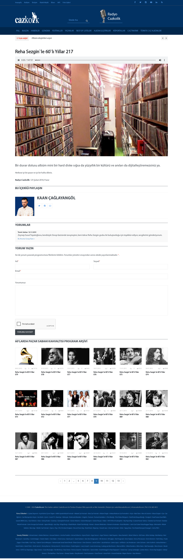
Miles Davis (140, 546)
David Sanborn (79, 539)
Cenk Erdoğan (34, 539)
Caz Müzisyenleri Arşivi (29, 517)
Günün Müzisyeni (86, 521)
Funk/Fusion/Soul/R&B (159, 517)
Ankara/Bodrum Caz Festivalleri (119, 513)
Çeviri (46, 517)
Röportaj (95, 528)
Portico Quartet (76, 550)
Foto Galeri (66, 2)
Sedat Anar (124, 550)
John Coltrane (141, 542)
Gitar (39, 521)
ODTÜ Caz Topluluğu (26, 550)
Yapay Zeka (127, 528)
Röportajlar (119, 31)
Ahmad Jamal (33, 535)
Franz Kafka (25, 542)
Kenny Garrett (56, 546)
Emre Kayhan (129, 539)
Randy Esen (86, 550)
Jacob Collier (96, 542)
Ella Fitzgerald (119, 539)
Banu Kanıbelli (123, 535)
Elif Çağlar (111, 539)
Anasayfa (18, 2)
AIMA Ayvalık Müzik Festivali (64, 513)
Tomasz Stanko (69, 553)
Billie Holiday (150, 535)
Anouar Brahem (54, 535)
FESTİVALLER (57, 31)
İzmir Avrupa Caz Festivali (35, 524)
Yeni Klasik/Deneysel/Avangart (141, 528)
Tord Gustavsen (89, 553)
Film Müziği (110, 517)
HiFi (58, 2)
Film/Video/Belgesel (121, 517)
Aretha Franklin (65, 535)
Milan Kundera (130, 546)
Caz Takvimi (133, 31)
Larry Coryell (85, 546)
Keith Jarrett (37, 546)
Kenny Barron (46, 546)
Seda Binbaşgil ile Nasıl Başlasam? (109, 550)
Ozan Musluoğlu (48, 550)
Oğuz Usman (38, 550)
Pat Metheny (58, 550)
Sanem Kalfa (94, 550)
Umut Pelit (107, 553)
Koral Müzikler (124, 524)
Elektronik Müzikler (75, 517)
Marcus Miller (121, 546)
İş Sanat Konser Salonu (140, 521)
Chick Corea (61, 539)
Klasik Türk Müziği (82, 524)
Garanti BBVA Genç (21, 521)
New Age (32, 528)
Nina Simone (159, 546)
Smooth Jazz (103, 528)
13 (118, 481)
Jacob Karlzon (106, 542)
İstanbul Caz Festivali (154, 521)
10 (101, 481)
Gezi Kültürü (32, 521)
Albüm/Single (104, 513)
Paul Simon (67, 550)
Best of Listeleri (146, 513)
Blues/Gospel (156, 513)
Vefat (121, 528)
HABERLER (35, 31)
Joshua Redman (161, 542)
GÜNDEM (46, 31)
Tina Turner (60, 553)
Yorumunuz (20, 283)
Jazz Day (56, 524)
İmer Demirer (87, 542)
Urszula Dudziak (116, 553)
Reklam (26, 2)
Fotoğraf (148, 517)
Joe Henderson (131, 542)
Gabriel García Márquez (44, 542)
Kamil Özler (28, 546)
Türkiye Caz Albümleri (151, 31)
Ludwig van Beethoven (109, 546)
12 (113, 481)
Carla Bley (26, 539)
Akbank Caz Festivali (80, 513)
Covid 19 (52, 517)
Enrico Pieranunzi (139, 539)
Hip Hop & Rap (128, 521)
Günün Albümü (75, 521)
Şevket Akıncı (144, 550)
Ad (17, 261)
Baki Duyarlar (114, 535)
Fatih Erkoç (159, 539)
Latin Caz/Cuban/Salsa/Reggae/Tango (141, 524)
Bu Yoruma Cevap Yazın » (26, 239)
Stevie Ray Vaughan (156, 550)
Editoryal (65, 517)
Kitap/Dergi (63, 524)
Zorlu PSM (155, 528)
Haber (105, 521)
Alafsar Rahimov (43, 535)
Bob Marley (158, 535)
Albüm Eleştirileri (102, 31)
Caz (163, 513)
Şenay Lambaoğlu (133, 550)
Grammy (53, 521)
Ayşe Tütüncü (104, 535)
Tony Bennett (79, 553)
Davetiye (58, 517)
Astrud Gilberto (76, 535)
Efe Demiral (103, 539)
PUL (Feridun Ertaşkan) (65, 528)
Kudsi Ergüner (75, 546)
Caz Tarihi (40, 517)
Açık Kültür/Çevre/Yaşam (47, 513)
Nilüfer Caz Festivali (43, 528)
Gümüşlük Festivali (63, 521)
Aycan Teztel (86, 535)
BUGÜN (25, 31)
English (85, 517)
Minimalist (157, 524)
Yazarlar (69, 31)
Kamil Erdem (19, 546)
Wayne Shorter (127, 553)
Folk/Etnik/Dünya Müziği (136, 517)
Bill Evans (142, 535)
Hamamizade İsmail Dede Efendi (62, 542)
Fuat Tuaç (33, 542)
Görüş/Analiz (46, 521)
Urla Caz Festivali (113, 528)
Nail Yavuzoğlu (149, 546)
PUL (18, 31)
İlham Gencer (77, 542)
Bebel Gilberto (133, 535)
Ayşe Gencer (95, 535)
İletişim (34, 2)
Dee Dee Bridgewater (91, 539)
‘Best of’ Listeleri (84, 31)
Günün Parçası (97, 521)
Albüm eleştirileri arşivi (42, 38)
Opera (52, 528)
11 (107, 481)
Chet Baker (53, 539)
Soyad (97, 261)
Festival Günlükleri (100, 517)
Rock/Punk (88, 528)
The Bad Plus (51, 553)
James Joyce (115, 542)
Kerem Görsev (65, 546)
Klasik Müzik (44, 2)
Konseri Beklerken (100, 524)
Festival (90, 517)
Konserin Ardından (113, 524)
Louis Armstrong (95, 546)
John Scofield (151, 542)
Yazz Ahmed (136, 553)
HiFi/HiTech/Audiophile (115, 521)
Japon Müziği (48, 524)
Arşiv (131, 513)
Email (18, 271)
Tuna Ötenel (98, 553)
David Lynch (70, 539)
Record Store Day (78, 528)
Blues (53, 2)
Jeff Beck (122, 542)
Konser (91, 524)
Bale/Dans (137, 513)
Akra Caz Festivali (93, 513)
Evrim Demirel (150, 539)
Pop (56, 528)
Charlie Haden (44, 539)
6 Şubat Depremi (33, 513)
